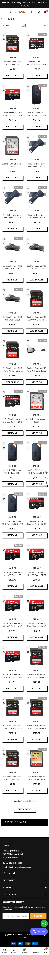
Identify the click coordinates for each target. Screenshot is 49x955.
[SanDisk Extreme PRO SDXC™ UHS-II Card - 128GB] (12, 707)
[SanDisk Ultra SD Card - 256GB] (37, 401)
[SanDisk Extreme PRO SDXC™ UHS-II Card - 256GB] (37, 656)
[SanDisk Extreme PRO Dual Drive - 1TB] (37, 248)
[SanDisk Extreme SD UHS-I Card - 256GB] (37, 758)
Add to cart (12, 75)
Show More (24, 809)
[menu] (2, 12)
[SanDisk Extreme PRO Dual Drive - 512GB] (12, 299)
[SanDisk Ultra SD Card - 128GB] (12, 145)
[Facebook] (4, 873)
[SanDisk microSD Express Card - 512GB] (12, 401)
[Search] (10, 12)
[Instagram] (9, 873)
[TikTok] (14, 873)
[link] (14, 950)
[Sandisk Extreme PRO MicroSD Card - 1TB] (12, 554)
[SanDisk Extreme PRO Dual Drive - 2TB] (12, 248)
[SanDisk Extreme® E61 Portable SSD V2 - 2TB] (37, 94)
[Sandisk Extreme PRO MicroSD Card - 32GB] (12, 656)
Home (3, 19)
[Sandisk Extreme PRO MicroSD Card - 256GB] (12, 94)
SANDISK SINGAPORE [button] (16, 822)
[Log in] (39, 12)
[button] (22, 25)
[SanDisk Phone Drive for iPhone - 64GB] (37, 196)
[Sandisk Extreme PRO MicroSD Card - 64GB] (37, 605)
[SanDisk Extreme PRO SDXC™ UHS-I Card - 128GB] (12, 43)
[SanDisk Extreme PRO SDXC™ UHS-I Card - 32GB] (12, 758)
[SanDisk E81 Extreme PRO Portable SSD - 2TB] (37, 452)
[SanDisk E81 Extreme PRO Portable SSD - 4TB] (12, 452)
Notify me (37, 75)
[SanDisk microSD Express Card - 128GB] (37, 503)
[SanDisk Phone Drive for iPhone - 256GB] (37, 145)
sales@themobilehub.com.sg (19, 867)
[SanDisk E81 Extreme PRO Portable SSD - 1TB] (12, 503)
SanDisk (11, 19)
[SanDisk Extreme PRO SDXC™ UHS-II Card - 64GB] (37, 707)
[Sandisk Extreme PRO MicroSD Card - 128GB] (12, 605)
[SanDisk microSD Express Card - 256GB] (37, 43)
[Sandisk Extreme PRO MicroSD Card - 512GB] (37, 554)
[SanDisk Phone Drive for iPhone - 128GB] (12, 196)
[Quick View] (4, 39)
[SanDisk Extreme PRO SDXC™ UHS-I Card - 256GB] (37, 299)
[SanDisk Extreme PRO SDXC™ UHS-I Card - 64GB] (12, 350)
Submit (38, 916)
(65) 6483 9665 (15, 863)
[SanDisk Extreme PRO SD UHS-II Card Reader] (37, 350)
